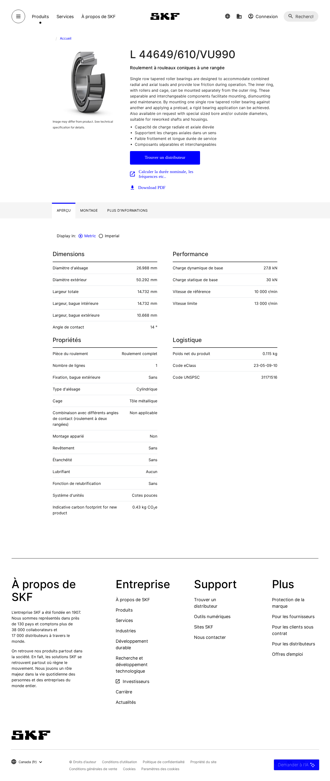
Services (124, 620)
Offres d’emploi (287, 654)
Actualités (126, 702)
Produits (124, 610)
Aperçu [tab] (64, 210)
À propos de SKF (133, 599)
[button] (227, 16)
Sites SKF (203, 626)
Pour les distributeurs (293, 643)
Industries (126, 630)
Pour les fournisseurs (293, 616)
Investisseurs (135, 681)
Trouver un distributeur (165, 157)
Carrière (124, 691)
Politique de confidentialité (164, 762)
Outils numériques (212, 616)
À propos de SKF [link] (98, 16)
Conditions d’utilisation (119, 762)
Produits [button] (40, 16)
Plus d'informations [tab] (127, 210)
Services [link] (65, 16)
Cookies (129, 769)
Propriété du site (203, 762)
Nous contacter (210, 637)
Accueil (65, 38)
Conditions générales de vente (93, 769)
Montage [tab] (89, 210)
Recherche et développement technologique (132, 664)
